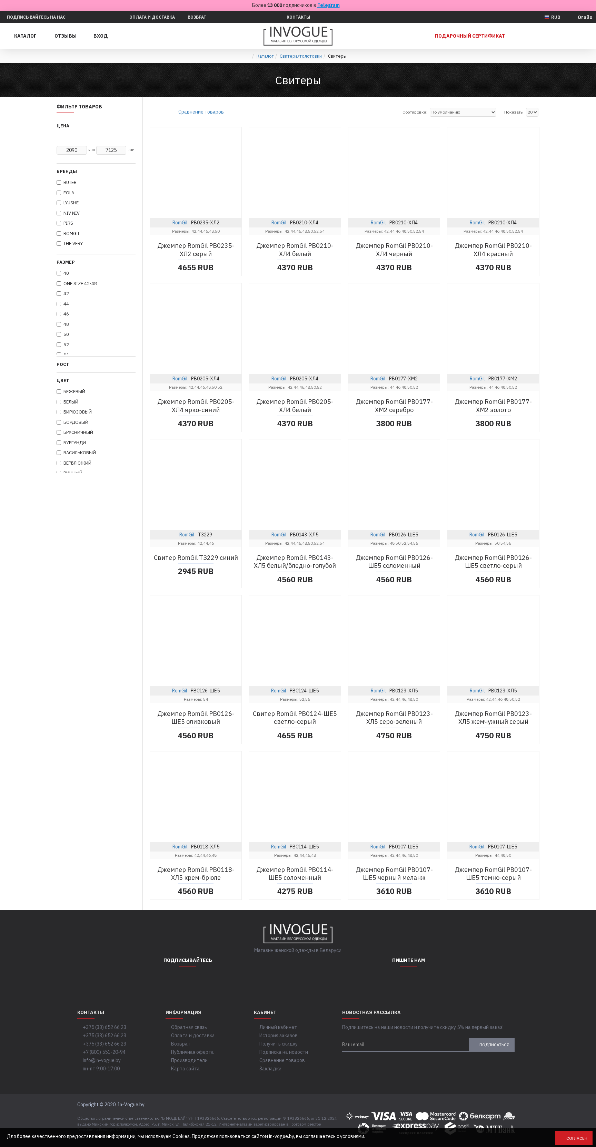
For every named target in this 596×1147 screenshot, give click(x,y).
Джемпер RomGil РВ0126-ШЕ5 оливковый (196, 718)
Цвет (63, 380)
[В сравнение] (234, 216)
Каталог (265, 56)
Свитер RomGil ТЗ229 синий (196, 558)
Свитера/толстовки (301, 56)
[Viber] (425, 980)
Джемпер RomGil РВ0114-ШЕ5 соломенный (295, 874)
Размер (66, 262)
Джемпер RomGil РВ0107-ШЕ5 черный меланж (394, 874)
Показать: (514, 112)
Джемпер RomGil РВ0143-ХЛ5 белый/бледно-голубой (295, 562)
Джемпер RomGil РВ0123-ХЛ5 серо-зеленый (394, 718)
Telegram (328, 5)
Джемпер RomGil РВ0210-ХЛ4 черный (394, 249)
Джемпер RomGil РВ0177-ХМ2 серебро (394, 406)
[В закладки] (219, 216)
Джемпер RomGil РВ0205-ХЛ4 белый (295, 406)
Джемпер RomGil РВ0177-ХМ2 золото (493, 406)
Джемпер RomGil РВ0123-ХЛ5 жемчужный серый (493, 718)
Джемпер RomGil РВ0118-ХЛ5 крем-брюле (196, 874)
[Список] (160, 112)
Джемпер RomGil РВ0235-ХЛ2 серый (196, 249)
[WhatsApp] (391, 980)
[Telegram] (187, 980)
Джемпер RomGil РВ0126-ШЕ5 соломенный (394, 562)
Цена (63, 126)
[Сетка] (152, 112)
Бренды (67, 171)
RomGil (180, 223)
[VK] (205, 980)
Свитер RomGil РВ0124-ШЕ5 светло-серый (295, 718)
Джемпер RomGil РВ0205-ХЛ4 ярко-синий (196, 406)
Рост (63, 364)
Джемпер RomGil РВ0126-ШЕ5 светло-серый (493, 562)
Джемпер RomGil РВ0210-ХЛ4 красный (493, 249)
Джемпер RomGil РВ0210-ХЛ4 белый (295, 249)
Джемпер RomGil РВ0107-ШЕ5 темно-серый (493, 874)
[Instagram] (170, 980)
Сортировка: (415, 112)
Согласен (576, 1138)
